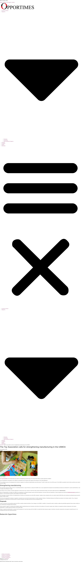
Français (4, 2)
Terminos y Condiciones (6, 555)
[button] (40, 227)
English (1, 2)
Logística (3, 143)
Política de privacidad (6, 556)
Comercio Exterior (5, 10)
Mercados (3, 145)
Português (9, 2)
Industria (3, 142)
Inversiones (6, 140)
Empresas (5, 139)
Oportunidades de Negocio (8, 141)
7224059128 (6, 558)
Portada (1, 444)
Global (3, 144)
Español (13, 2)
